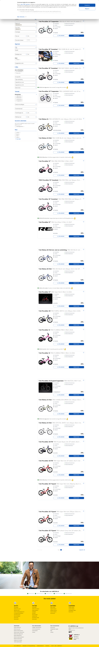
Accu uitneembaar (19, 70)
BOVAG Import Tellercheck (19, 632)
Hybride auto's (17, 610)
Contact (33, 632)
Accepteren (87, 5)
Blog (51, 630)
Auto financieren (17, 614)
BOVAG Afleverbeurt (18, 635)
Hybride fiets (34, 616)
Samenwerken (35, 630)
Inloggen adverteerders (36, 627)
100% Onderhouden (18, 641)
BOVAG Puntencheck (18, 638)
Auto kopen (16, 607)
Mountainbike (35, 614)
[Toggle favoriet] (83, 21)
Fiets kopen (34, 607)
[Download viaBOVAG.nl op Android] (71, 632)
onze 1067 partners (25, 4)
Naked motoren (53, 608)
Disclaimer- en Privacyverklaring (29, 645)
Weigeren (87, 8)
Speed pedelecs (35, 610)
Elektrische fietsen (35, 608)
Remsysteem (18, 94)
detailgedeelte (61, 14)
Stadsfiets (34, 611)
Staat (16, 58)
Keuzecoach (16, 619)
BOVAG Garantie (17, 629)
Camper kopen (71, 607)
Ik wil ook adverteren (36, 629)
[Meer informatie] (21, 124)
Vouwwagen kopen (72, 610)
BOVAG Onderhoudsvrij (18, 630)
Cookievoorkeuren (40, 645)
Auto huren (16, 617)
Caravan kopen (71, 608)
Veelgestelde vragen (54, 629)
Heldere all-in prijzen (18, 640)
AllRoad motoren (53, 610)
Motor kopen (52, 607)
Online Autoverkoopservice (19, 611)
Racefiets (34, 613)
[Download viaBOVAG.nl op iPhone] (69, 632)
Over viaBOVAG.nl (17, 645)
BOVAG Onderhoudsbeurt (19, 637)
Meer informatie (21, 16)
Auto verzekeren (17, 616)
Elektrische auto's (17, 608)
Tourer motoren (53, 611)
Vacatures (47, 645)
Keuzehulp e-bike (35, 617)
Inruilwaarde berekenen (18, 613)
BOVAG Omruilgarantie (18, 633)
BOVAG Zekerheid (17, 627)
